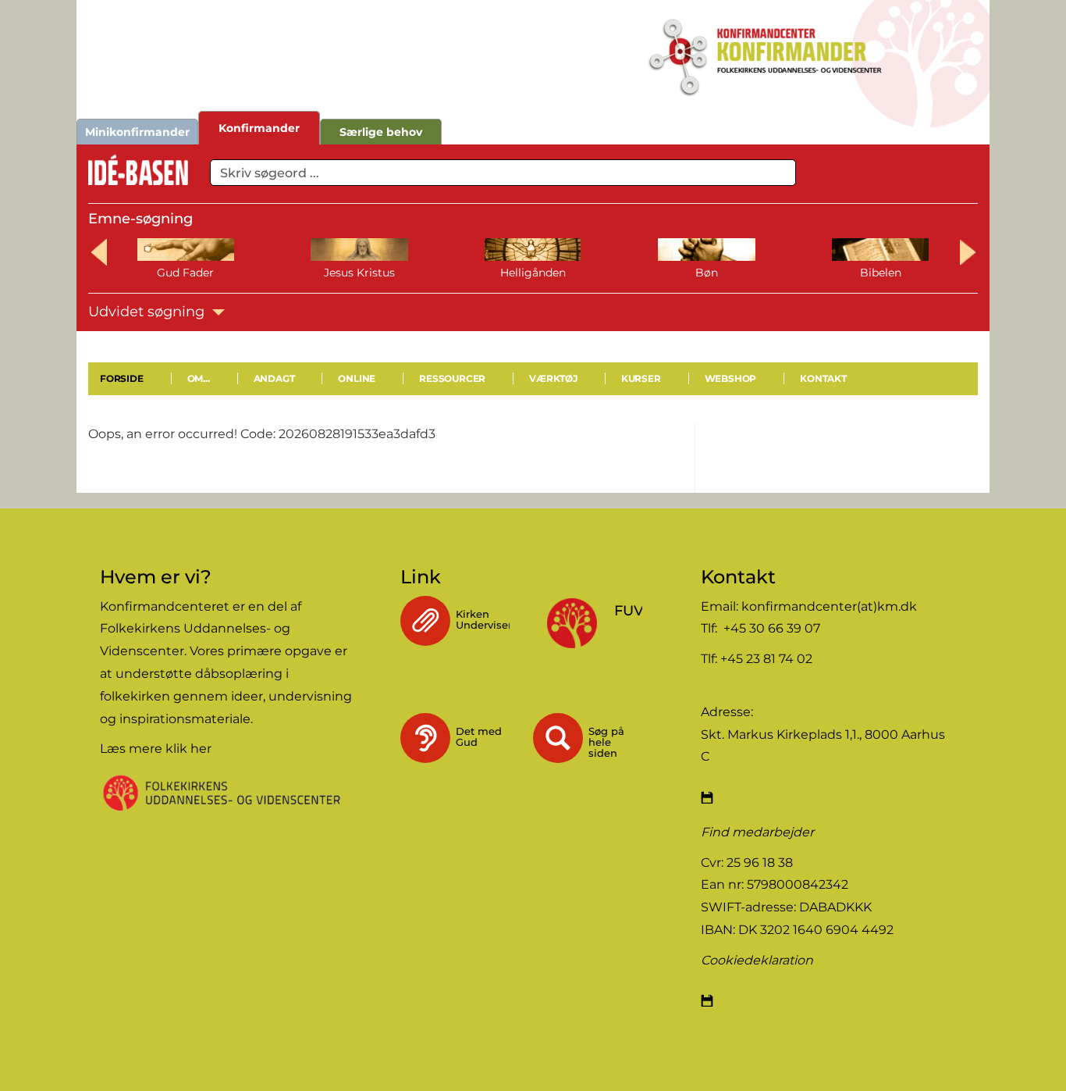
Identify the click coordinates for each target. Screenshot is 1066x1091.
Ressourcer (452, 378)
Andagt (274, 378)
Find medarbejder (757, 832)
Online (356, 378)
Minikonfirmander (137, 132)
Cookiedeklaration (757, 960)
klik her (188, 748)
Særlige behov (380, 132)
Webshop (731, 378)
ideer (247, 696)
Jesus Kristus (359, 273)
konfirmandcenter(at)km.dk (829, 606)
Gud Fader (185, 273)
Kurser (641, 378)
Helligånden (533, 273)
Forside (122, 378)
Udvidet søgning (148, 311)
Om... (198, 378)
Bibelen (880, 273)
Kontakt (823, 378)
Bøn (706, 273)
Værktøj (553, 378)
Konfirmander (259, 128)
